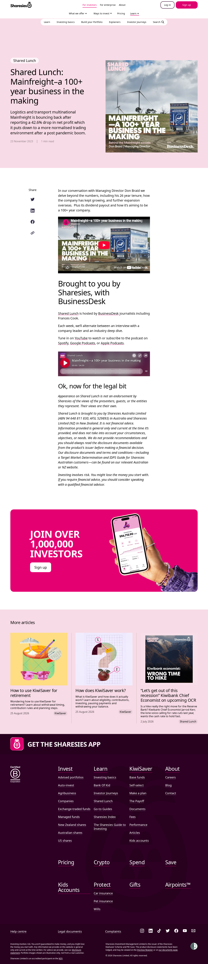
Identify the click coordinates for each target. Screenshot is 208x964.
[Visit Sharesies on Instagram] (142, 931)
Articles (134, 833)
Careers (170, 777)
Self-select (136, 785)
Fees (132, 817)
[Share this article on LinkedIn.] (32, 210)
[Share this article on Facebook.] (32, 221)
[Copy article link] (32, 233)
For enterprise (108, 5)
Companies (66, 801)
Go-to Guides (103, 809)
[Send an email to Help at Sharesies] (193, 931)
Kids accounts (139, 840)
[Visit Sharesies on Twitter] (167, 931)
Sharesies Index (105, 817)
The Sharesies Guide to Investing (110, 827)
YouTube (81, 338)
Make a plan (137, 793)
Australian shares (70, 833)
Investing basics (105, 777)
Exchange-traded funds (74, 809)
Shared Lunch (68, 313)
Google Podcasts (82, 343)
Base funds (137, 777)
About (122, 5)
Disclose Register (145, 950)
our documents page (168, 950)
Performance (138, 825)
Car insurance (103, 893)
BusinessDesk (108, 313)
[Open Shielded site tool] (194, 946)
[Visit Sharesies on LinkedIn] (150, 931)
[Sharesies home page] (21, 5)
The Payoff (136, 801)
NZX (60, 958)
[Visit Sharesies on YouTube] (185, 931)
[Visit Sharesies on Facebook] (176, 931)
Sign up (40, 567)
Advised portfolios (71, 777)
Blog (168, 785)
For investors (90, 5)
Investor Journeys (106, 793)
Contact (170, 793)
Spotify (63, 343)
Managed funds (69, 817)
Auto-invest (66, 785)
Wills (97, 909)
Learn (133, 13)
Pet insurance (103, 901)
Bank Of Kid (102, 785)
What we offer (76, 13)
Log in (167, 4)
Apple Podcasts (112, 343)
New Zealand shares (72, 825)
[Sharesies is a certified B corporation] (15, 774)
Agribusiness (67, 793)
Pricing (121, 13)
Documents (137, 809)
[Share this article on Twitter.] (32, 199)
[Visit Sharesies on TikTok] (159, 931)
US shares (65, 840)
